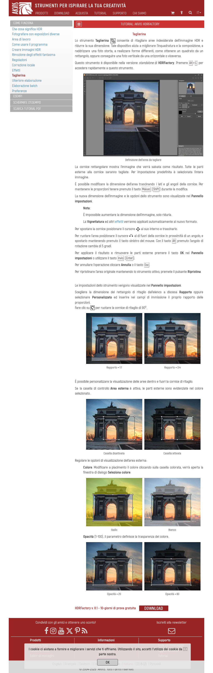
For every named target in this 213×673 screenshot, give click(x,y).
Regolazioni (19, 60)
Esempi (17, 96)
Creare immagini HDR (26, 50)
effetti (119, 221)
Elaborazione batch (24, 86)
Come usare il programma (29, 44)
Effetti (16, 70)
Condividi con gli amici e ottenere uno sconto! (66, 622)
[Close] (185, 649)
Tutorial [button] (100, 13)
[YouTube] (61, 631)
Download (61, 13)
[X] (69, 631)
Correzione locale (23, 65)
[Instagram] (53, 631)
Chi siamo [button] (139, 13)
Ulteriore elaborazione (27, 80)
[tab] (41, 23)
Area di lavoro (21, 39)
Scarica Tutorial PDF (27, 109)
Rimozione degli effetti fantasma (33, 55)
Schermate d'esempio (27, 102)
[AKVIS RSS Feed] (84, 631)
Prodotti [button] (41, 13)
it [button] (198, 13)
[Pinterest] (77, 631)
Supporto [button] (119, 13)
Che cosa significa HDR (27, 29)
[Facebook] (46, 631)
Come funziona (23, 23)
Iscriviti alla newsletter (172, 622)
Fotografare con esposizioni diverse (35, 34)
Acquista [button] (82, 13)
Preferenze (19, 91)
